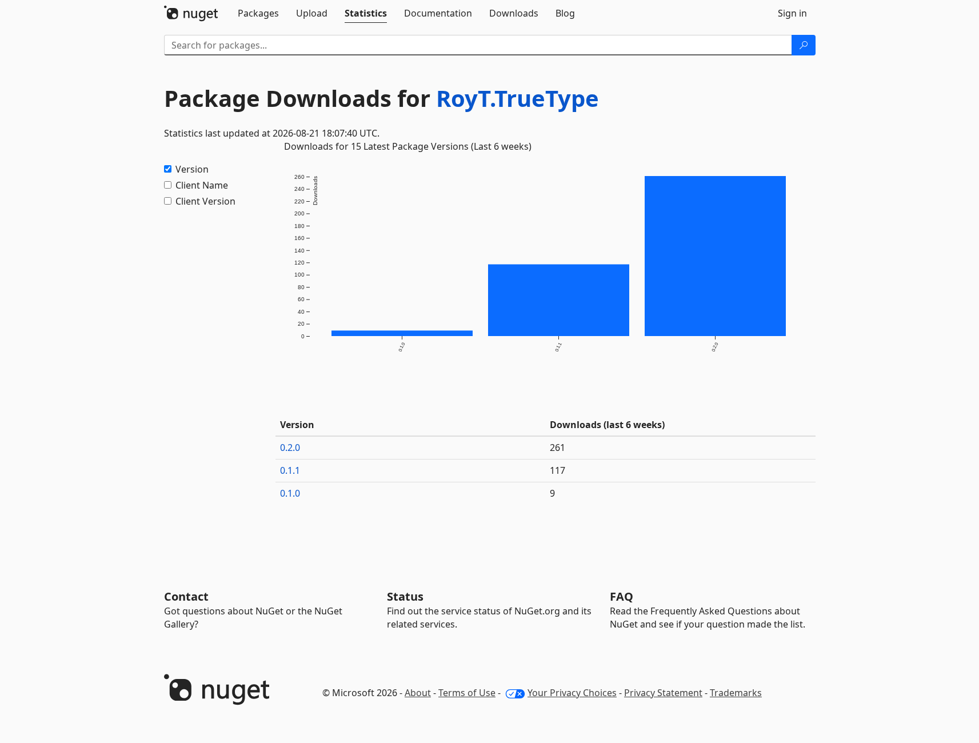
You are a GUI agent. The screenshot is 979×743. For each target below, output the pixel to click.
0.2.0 (290, 447)
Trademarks (736, 692)
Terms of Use (467, 692)
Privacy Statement (663, 692)
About (418, 692)
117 (557, 470)
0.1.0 (290, 493)
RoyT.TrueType (517, 98)
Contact (186, 596)
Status (405, 596)
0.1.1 (290, 470)
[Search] (804, 45)
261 (557, 447)
